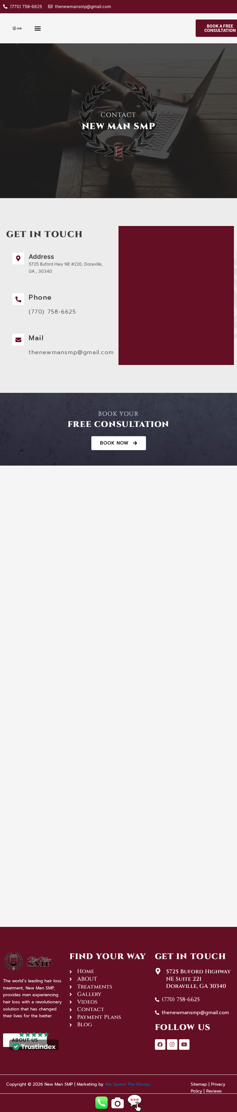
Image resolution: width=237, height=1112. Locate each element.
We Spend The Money (127, 1084)
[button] (38, 28)
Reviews (214, 1091)
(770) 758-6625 (52, 311)
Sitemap (199, 1084)
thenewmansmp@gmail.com (71, 352)
